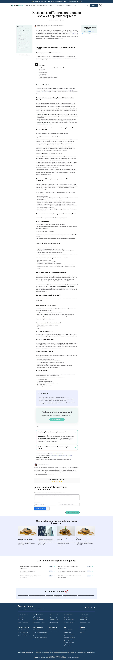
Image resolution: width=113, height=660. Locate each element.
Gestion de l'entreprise (68, 635)
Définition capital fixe (50, 596)
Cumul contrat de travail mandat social (86, 595)
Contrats (50, 5)
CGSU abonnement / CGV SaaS (65, 657)
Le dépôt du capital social (41, 299)
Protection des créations (69, 642)
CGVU (57, 657)
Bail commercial (52, 621)
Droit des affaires (36, 629)
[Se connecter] (100, 5)
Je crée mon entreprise (57, 419)
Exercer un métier (67, 632)
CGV (49, 616)
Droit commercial (36, 630)
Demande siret (77, 596)
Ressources (68, 5)
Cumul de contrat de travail (38, 596)
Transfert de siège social (23, 629)
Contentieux (35, 639)
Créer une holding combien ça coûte (54, 595)
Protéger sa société (38, 614)
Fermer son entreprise (68, 639)
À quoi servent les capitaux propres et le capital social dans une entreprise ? (24, 38)
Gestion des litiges (84, 614)
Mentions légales (75, 657)
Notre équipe (82, 629)
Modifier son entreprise (23, 627)
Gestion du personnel (69, 614)
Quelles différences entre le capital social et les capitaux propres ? (23, 34)
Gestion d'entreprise (41, 5)
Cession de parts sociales (23, 632)
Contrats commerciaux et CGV (70, 634)
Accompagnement (59, 5)
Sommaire (20, 26)
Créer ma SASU (21, 617)
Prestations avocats (38, 627)
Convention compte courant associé (37, 595)
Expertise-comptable (53, 629)
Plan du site (82, 632)
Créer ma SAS (20, 616)
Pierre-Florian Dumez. (42, 474)
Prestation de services (53, 619)
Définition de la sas (60, 596)
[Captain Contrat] (17, 5)
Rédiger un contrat (53, 614)
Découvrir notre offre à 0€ (75, 1)
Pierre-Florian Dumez (45, 27)
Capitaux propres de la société (56, 453)
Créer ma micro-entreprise (23, 622)
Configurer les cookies (50, 657)
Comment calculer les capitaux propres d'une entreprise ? (24, 44)
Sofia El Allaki (43, 25)
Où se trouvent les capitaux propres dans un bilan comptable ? (25, 41)
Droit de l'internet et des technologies (40, 634)
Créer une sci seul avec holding (70, 595)
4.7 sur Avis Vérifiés (40, 609)
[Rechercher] (87, 5)
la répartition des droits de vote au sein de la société (59, 140)
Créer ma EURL (21, 621)
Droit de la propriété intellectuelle (40, 632)
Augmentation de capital (23, 630)
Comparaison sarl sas (23, 595)
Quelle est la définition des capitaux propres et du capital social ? (24, 30)
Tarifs (75, 5)
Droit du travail (36, 635)
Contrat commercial (53, 617)
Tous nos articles (67, 645)
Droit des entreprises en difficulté (40, 637)
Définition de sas (69, 596)
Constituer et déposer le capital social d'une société (60, 455)
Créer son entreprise (68, 630)
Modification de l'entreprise (69, 637)
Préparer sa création (68, 629)
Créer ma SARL (21, 619)
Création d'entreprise (29, 5)
